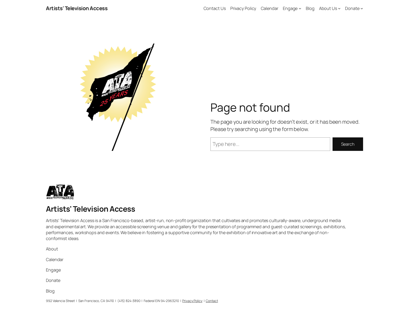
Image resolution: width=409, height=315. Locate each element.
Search (348, 144)
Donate (352, 8)
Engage (290, 8)
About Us (328, 8)
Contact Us (215, 8)
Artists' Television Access (76, 8)
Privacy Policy (243, 8)
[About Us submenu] (339, 8)
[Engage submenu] (300, 8)
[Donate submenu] (361, 8)
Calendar (269, 8)
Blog (310, 8)
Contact (212, 300)
